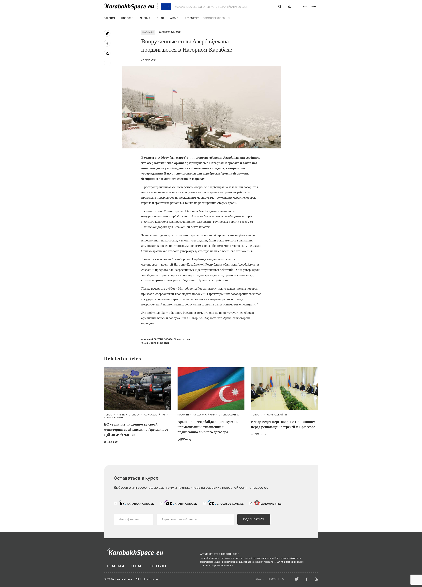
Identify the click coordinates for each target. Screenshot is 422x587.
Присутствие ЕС (130, 415)
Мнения (145, 18)
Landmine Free (271, 503)
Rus (314, 6)
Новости (127, 18)
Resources (192, 18)
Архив (174, 18)
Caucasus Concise (230, 503)
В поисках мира (113, 417)
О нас (160, 18)
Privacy (259, 579)
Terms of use (276, 579)
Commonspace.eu (214, 18)
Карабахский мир (170, 32)
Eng (305, 6)
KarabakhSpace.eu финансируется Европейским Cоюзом (211, 7)
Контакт (158, 566)
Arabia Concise (186, 503)
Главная (109, 18)
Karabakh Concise (140, 503)
